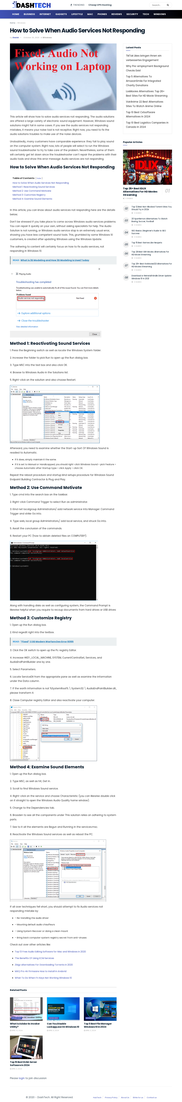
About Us (125, 1097)
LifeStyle (77, 14)
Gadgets (61, 14)
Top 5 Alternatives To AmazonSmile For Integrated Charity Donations (143, 81)
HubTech (97, 1097)
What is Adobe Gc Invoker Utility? (25, 1025)
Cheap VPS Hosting (100, 5)
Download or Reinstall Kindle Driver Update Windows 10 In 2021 (151, 277)
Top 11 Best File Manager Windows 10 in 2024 (98, 1025)
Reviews (116, 14)
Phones (102, 14)
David (16, 37)
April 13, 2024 (16, 1030)
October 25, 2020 (31, 37)
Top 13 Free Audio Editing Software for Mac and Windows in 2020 (50, 951)
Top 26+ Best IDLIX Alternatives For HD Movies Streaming (140, 192)
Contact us (152, 1097)
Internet (45, 14)
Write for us (138, 1097)
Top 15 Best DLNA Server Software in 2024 (23, 1063)
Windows (160, 14)
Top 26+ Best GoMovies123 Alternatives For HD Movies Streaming (152, 265)
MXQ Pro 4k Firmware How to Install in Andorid (40, 971)
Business (29, 14)
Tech (146, 14)
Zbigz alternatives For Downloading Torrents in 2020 (44, 964)
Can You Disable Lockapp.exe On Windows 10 (63, 1025)
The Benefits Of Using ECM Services (34, 958)
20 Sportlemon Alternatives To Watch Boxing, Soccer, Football (149, 220)
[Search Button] (169, 5)
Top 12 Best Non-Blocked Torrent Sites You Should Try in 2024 (152, 208)
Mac (90, 14)
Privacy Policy (111, 1097)
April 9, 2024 (53, 1030)
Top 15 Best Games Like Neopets (147, 242)
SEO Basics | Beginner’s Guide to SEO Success (149, 232)
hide (39, 178)
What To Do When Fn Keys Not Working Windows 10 (43, 977)
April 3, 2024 (90, 1030)
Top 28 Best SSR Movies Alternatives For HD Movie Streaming (150, 253)
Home (15, 14)
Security (132, 14)
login (22, 1078)
